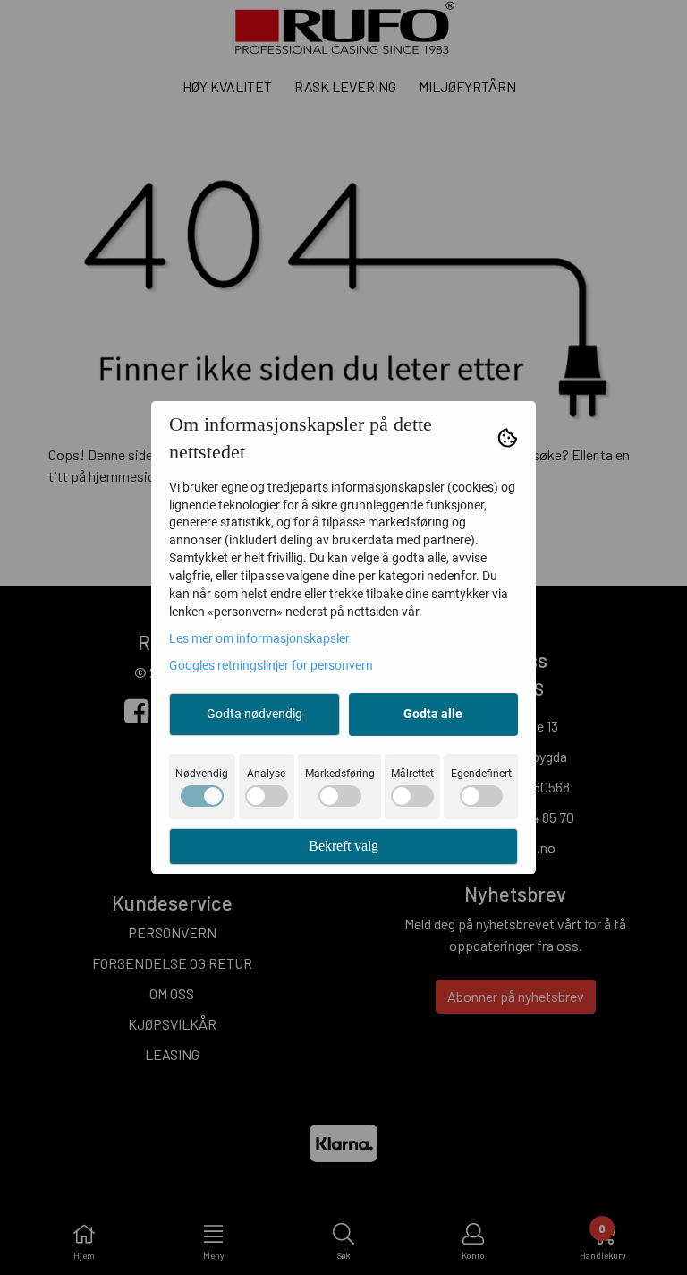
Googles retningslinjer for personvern (271, 665)
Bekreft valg (343, 845)
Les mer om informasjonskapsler (259, 638)
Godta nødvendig (254, 713)
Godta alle (432, 713)
